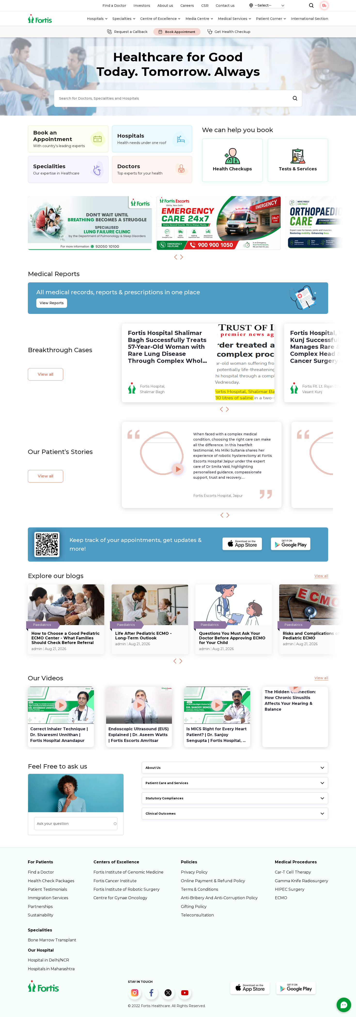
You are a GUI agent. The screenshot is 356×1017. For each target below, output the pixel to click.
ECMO (281, 898)
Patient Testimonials (47, 889)
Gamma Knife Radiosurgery (301, 881)
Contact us (225, 5)
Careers (187, 5)
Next (181, 257)
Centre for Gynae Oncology (120, 898)
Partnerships (40, 906)
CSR (205, 5)
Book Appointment (180, 32)
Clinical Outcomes (161, 813)
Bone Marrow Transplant (52, 940)
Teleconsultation (197, 915)
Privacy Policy (194, 872)
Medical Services (232, 18)
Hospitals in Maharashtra (51, 969)
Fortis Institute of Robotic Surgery (126, 889)
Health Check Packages (51, 881)
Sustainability (40, 915)
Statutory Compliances (164, 798)
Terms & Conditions (199, 889)
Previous (175, 257)
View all (45, 374)
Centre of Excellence (158, 18)
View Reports (52, 303)
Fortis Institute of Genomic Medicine (128, 872)
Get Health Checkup (232, 32)
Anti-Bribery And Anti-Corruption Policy (219, 898)
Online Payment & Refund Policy (213, 881)
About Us (153, 768)
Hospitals (95, 18)
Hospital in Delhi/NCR (48, 960)
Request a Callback (130, 32)
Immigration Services (48, 898)
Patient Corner (269, 18)
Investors (141, 5)
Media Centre (197, 18)
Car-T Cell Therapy (293, 872)
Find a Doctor (114, 5)
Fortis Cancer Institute (115, 881)
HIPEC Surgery (289, 889)
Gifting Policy (194, 906)
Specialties (122, 18)
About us (165, 5)
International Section (309, 18)
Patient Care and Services (167, 783)
